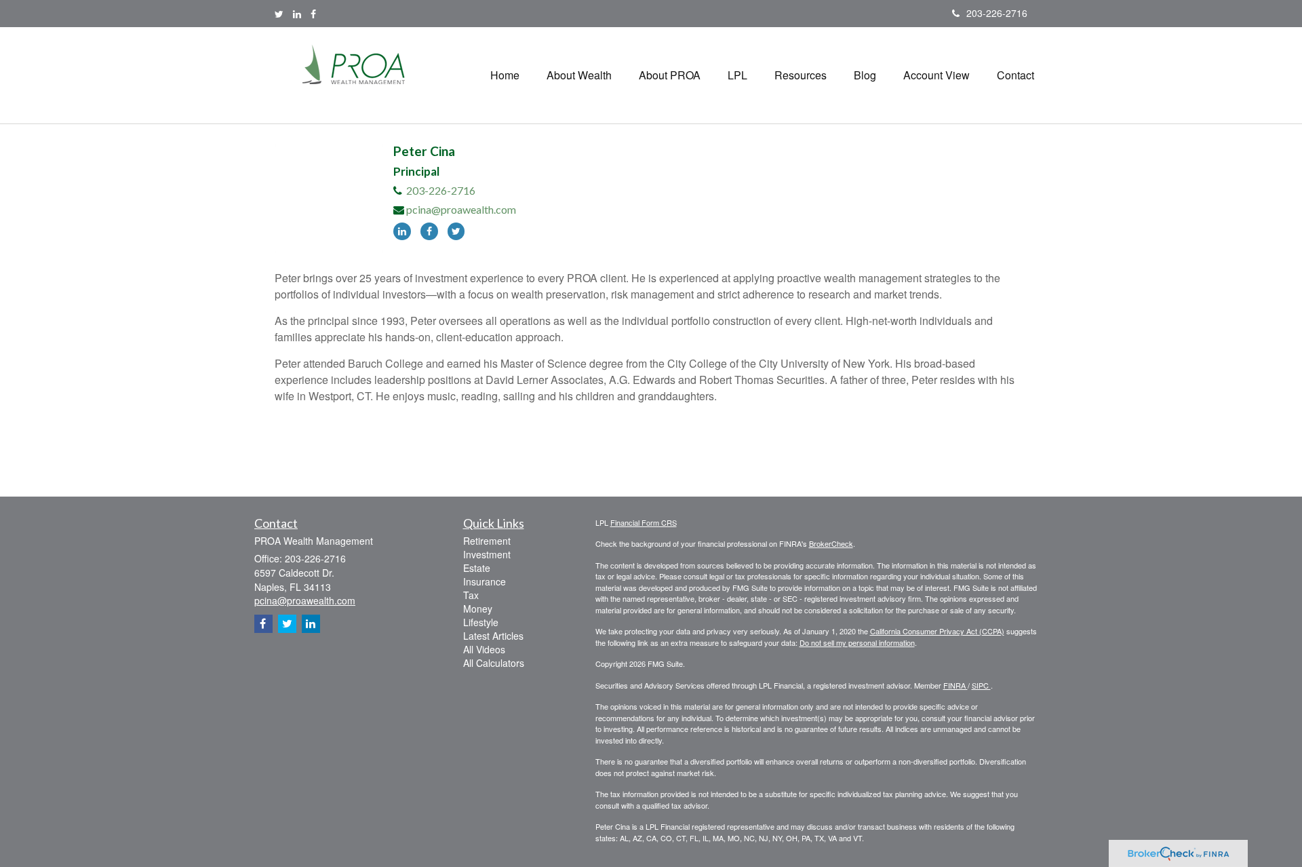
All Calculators (493, 663)
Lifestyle (480, 622)
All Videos (484, 649)
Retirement (487, 540)
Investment (487, 554)
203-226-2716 (996, 13)
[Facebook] (313, 13)
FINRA (955, 685)
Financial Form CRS (643, 522)
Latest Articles (493, 635)
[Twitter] (279, 13)
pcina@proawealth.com (461, 209)
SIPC (981, 685)
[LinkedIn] (297, 13)
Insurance (484, 581)
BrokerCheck (831, 543)
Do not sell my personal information (857, 642)
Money (477, 608)
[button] (579, 75)
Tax (471, 595)
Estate (476, 568)
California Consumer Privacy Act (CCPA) (937, 630)
